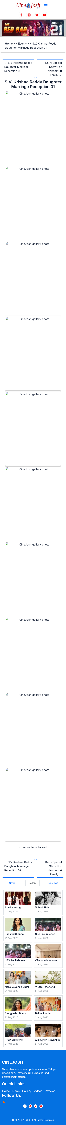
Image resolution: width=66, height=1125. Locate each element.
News (16, 1091)
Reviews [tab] (53, 882)
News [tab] (12, 882)
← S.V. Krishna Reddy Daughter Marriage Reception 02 (18, 67)
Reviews (50, 1091)
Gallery (26, 1091)
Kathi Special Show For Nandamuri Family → (53, 69)
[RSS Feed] (3, 1102)
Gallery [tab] (32, 882)
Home (9, 43)
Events (22, 43)
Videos (38, 1091)
